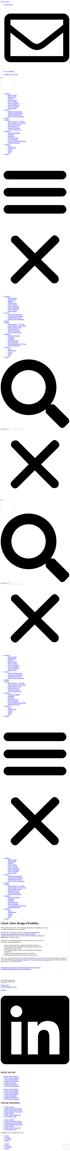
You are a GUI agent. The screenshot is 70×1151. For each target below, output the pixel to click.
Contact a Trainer (9, 1107)
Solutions (7, 93)
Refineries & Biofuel (14, 133)
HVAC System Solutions (11, 1078)
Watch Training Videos (14, 125)
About (10, 146)
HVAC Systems (12, 102)
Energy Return (12, 108)
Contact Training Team (14, 129)
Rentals (6, 118)
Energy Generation (13, 103)
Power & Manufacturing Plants (17, 141)
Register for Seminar (14, 128)
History (10, 151)
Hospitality (11, 134)
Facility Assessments (10, 1083)
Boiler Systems (12, 95)
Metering (10, 98)
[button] (35, 225)
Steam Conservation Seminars (13, 1110)
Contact (6, 154)
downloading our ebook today (20, 960)
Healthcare (11, 136)
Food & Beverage (13, 139)
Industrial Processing (14, 143)
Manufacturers (12, 147)
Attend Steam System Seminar (13, 1108)
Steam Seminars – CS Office (16, 121)
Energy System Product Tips (12, 1115)
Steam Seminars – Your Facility (17, 123)
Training (6, 120)
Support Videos (8, 1113)
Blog (9, 152)
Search (3, 429)
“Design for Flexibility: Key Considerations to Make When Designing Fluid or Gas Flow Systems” (20, 934)
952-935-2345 (5, 985)
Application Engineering (15, 111)
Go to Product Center (10, 1116)
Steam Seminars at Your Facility (13, 1111)
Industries (7, 131)
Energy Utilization (13, 107)
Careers (10, 149)
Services (6, 110)
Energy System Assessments (16, 116)
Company (7, 144)
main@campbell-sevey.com (9, 987)
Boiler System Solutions (11, 1076)
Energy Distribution (13, 105)
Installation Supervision (15, 115)
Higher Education (13, 138)
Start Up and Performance (15, 113)
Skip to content (5, 1)
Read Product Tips (13, 126)
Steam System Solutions (11, 1079)
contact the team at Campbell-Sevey (42, 960)
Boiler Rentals (12, 97)
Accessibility (8, 1139)
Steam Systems (12, 100)
